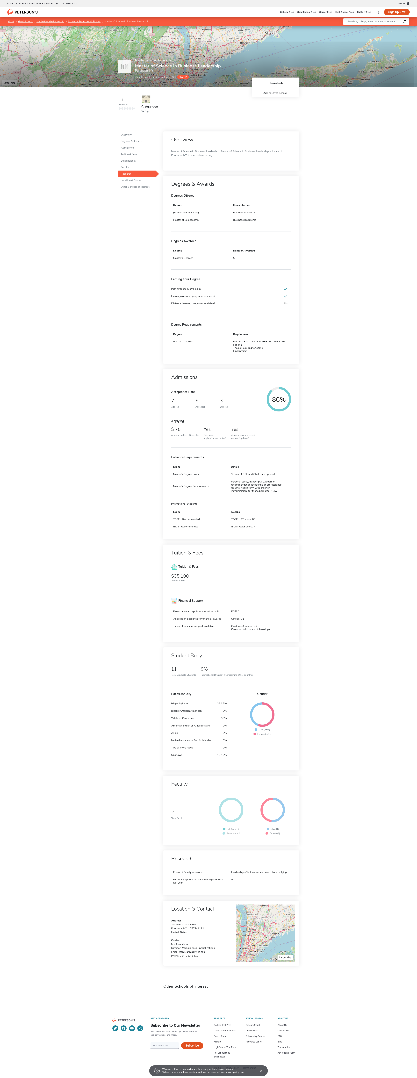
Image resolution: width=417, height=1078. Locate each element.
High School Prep (344, 12)
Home (11, 21)
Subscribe (192, 1045)
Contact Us (283, 1030)
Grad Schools (25, 21)
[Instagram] (140, 1028)
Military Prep (364, 12)
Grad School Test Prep (225, 1030)
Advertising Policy (286, 1052)
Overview (126, 135)
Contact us (70, 3)
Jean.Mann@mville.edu (192, 952)
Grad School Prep (306, 12)
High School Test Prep (225, 1047)
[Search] (377, 12)
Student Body (128, 161)
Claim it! (183, 77)
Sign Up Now (396, 12)
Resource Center (254, 1041)
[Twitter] (115, 1028)
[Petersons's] (22, 12)
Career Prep (325, 12)
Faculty (125, 167)
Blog (10, 3)
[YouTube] (132, 1028)
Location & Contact (132, 180)
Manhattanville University (50, 21)
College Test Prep (222, 1025)
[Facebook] (124, 1028)
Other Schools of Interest (135, 187)
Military (217, 1041)
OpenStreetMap (395, 27)
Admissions (128, 148)
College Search (253, 1025)
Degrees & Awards (132, 141)
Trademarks (284, 1047)
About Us (282, 1025)
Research (126, 174)
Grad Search (252, 1030)
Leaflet (378, 27)
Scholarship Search (255, 1036)
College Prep (287, 12)
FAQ (58, 3)
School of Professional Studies (84, 21)
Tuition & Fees (129, 154)
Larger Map (9, 82)
